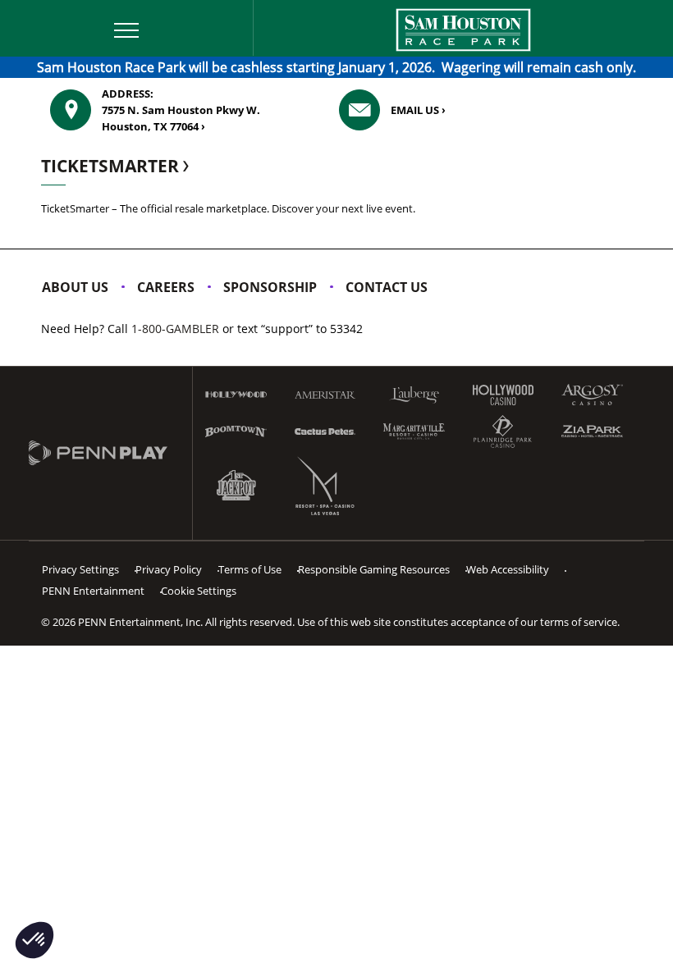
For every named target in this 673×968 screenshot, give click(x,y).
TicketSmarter (112, 165)
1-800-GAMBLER (175, 328)
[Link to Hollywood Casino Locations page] (236, 394)
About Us (75, 287)
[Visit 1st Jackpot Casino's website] (236, 486)
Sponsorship (270, 287)
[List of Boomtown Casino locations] (236, 431)
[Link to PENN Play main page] (110, 454)
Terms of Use (250, 569)
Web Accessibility (507, 569)
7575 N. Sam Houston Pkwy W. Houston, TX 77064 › (181, 110)
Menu (30, 11)
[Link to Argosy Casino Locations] (592, 394)
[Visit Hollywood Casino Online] (503, 395)
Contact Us (387, 287)
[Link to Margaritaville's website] (414, 431)
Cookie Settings (198, 590)
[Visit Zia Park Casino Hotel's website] (592, 431)
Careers (166, 287)
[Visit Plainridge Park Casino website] (503, 432)
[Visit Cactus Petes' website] (325, 431)
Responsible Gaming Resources (374, 569)
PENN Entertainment (93, 590)
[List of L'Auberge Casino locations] (414, 395)
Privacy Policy (168, 569)
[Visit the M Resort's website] (325, 485)
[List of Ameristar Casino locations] (325, 395)
